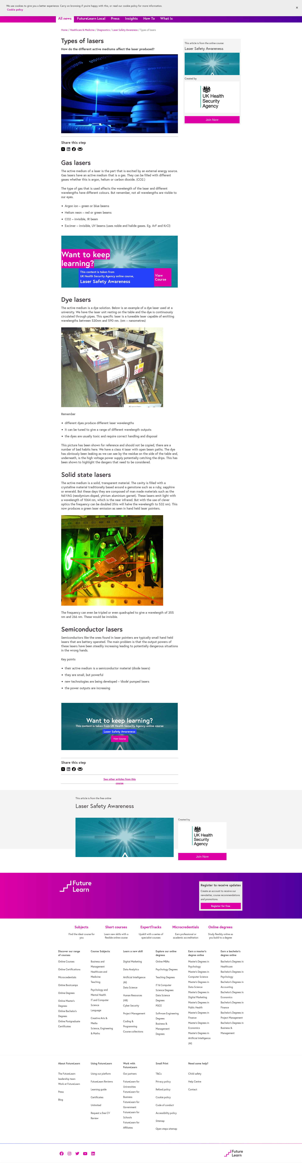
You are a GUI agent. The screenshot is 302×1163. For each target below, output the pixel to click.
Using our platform (101, 1073)
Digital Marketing (132, 961)
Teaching (95, 982)
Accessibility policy (166, 1113)
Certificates (97, 1097)
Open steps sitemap (166, 1128)
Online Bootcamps (68, 985)
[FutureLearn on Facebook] (62, 1153)
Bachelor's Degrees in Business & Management (232, 1028)
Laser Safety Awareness (125, 29)
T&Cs (159, 1073)
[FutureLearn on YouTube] (85, 1153)
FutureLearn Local (91, 18)
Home (64, 29)
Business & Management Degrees (163, 1028)
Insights (131, 18)
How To (149, 18)
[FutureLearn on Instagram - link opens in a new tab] (69, 1153)
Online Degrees (66, 993)
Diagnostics (103, 29)
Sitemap (160, 1120)
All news (65, 18)
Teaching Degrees (165, 977)
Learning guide (98, 1089)
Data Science (130, 987)
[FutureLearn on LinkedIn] (93, 1153)
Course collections (133, 1031)
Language (96, 1010)
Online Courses (66, 961)
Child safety (194, 1073)
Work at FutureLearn (69, 1083)
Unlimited (96, 1105)
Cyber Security (131, 1005)
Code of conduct (165, 1105)
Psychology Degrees (167, 969)
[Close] (297, 7)
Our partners (130, 1073)
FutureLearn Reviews (102, 1081)
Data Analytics (131, 969)
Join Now (212, 120)
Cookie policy (163, 1097)
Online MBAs (162, 961)
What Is (166, 18)
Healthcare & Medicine (82, 29)
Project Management (134, 1013)
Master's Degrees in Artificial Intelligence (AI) (199, 1038)
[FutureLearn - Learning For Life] (233, 1153)
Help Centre (194, 1081)
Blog (60, 1099)
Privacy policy (163, 1081)
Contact (192, 1089)
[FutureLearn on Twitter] (77, 1153)
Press (115, 18)
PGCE (159, 1005)
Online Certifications (69, 969)
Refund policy (163, 1089)
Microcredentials (67, 977)
